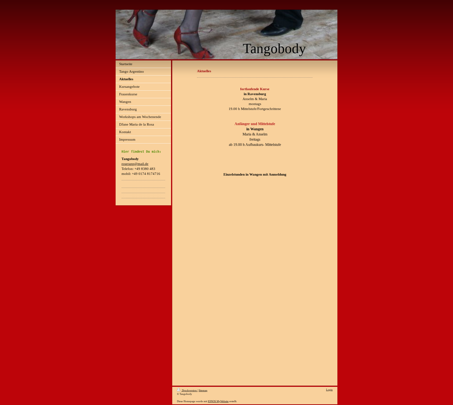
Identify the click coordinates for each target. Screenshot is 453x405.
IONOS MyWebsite (218, 401)
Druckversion (189, 390)
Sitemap (203, 390)
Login (329, 389)
